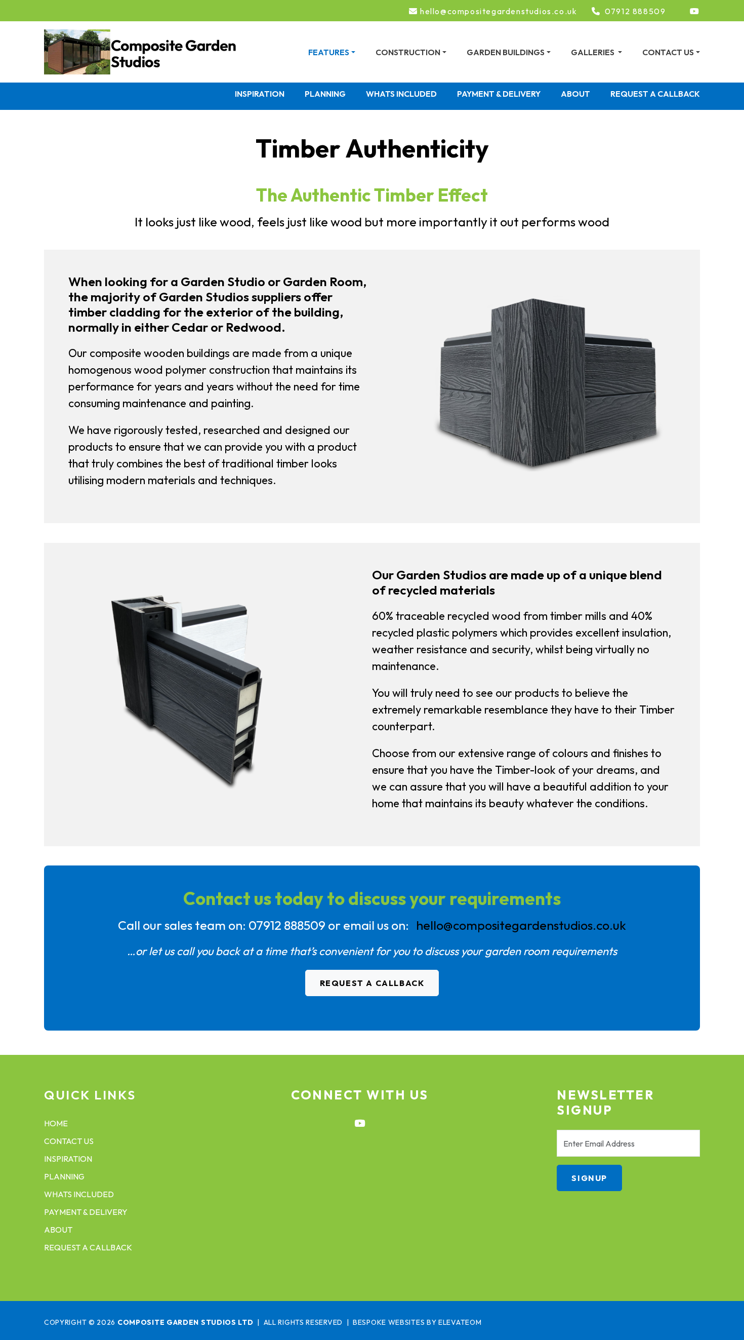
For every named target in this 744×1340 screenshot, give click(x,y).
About (575, 94)
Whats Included (401, 94)
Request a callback (655, 94)
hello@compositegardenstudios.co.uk (498, 11)
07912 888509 (635, 11)
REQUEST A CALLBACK (372, 983)
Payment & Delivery (499, 94)
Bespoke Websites (389, 1322)
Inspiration (259, 94)
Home (56, 1123)
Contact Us (69, 1141)
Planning (325, 94)
